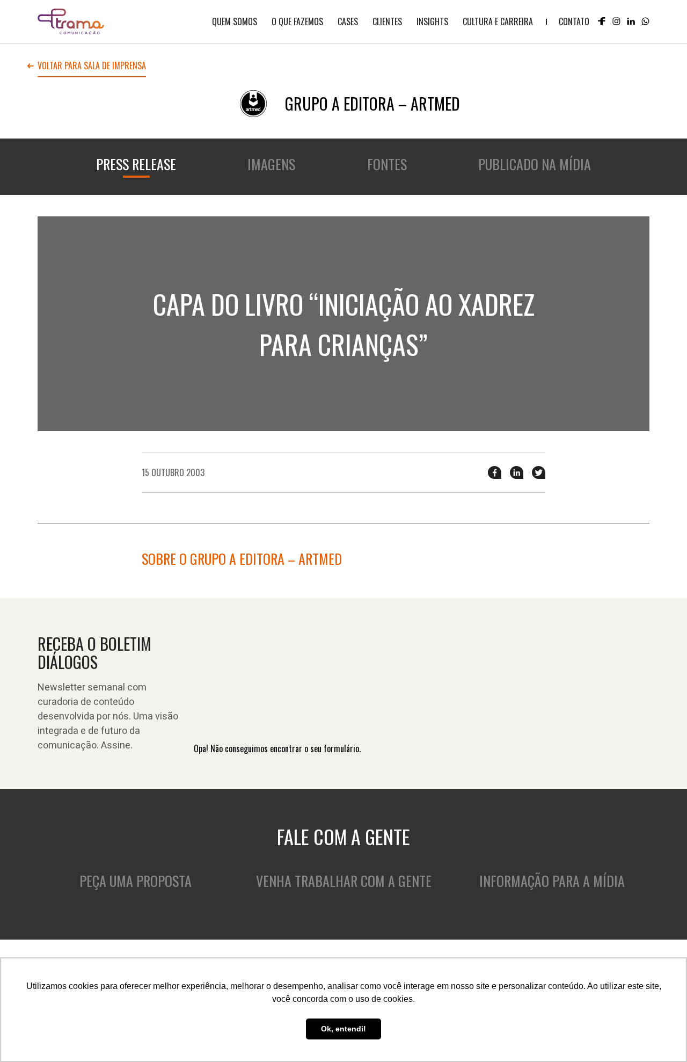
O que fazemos (297, 21)
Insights (432, 21)
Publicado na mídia (534, 164)
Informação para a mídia (552, 880)
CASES (348, 21)
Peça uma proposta (135, 880)
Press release (136, 164)
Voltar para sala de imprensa (92, 66)
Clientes (387, 21)
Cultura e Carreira (498, 21)
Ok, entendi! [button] (343, 1028)
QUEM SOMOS (234, 21)
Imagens (271, 164)
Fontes (387, 164)
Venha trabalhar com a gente (344, 880)
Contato (574, 21)
